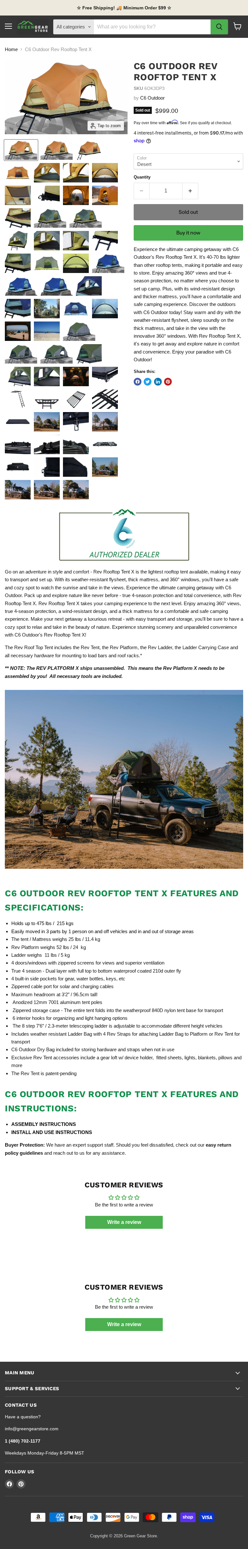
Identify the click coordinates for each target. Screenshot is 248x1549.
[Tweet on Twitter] (147, 382)
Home (11, 49)
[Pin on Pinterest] (168, 382)
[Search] (219, 26)
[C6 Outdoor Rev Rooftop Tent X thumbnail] (21, 150)
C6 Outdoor (152, 98)
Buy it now (188, 233)
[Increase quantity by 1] (190, 191)
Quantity (142, 177)
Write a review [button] (124, 1222)
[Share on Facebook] (137, 382)
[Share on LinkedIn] (158, 382)
